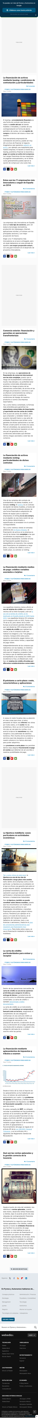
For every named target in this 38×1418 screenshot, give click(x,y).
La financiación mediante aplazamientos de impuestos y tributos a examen (17, 1051)
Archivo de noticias (20, 1269)
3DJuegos (23, 1345)
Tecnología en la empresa (10, 1313)
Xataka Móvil (6, 1348)
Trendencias (6, 1383)
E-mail (15, 169)
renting (20, 505)
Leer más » (31, 166)
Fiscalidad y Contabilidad (28, 1298)
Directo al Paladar (7, 1370)
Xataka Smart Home (8, 1353)
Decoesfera (5, 1386)
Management (6, 1302)
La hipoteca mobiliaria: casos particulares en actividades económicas (17, 835)
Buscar (35, 1327)
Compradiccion (6, 1389)
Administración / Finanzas (28, 1294)
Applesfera (5, 1351)
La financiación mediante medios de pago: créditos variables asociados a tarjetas (18, 569)
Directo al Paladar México (9, 1407)
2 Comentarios (30, 188)
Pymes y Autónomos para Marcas (17, 89)
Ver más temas (8, 1319)
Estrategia (5, 1298)
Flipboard (12, 169)
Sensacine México (25, 1401)
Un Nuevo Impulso (20, 530)
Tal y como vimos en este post (14, 875)
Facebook (4, 169)
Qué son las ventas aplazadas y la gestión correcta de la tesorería (18, 1155)
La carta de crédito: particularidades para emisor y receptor (17, 953)
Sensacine (23, 1358)
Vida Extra (23, 1348)
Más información (30, 1416)
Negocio (5, 1309)
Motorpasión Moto (25, 1373)
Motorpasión (23, 1370)
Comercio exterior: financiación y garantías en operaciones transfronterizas (18, 333)
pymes (4, 1305)
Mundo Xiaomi (6, 1356)
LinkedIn (26, 1277)
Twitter (8, 169)
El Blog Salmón (24, 1383)
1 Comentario (30, 339)
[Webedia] (8, 1336)
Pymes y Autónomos (26, 1386)
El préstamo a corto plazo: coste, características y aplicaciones (18, 681)
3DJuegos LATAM (25, 1398)
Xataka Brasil (6, 1401)
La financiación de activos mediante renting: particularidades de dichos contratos (16, 459)
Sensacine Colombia (26, 1404)
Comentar (31, 86)
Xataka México (6, 1398)
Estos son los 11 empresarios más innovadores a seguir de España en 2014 (19, 182)
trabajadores (24, 1313)
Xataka (4, 1345)
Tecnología (23, 1302)
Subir (31, 1335)
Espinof (22, 1361)
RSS (18, 1277)
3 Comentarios (30, 1057)
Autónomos (23, 1305)
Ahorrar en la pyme (26, 1309)
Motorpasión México (26, 1407)
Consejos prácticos (8, 1294)
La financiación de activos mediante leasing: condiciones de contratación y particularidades (19, 80)
